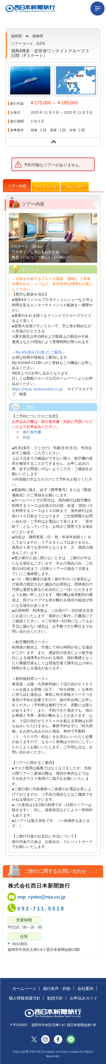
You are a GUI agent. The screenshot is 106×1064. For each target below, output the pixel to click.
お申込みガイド (84, 998)
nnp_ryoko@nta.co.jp (41, 897)
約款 (26, 437)
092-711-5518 (41, 909)
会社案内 (85, 988)
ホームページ (24, 988)
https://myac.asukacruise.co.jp (38, 389)
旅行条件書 (32, 432)
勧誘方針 (55, 998)
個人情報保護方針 (24, 998)
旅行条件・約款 (57, 988)
